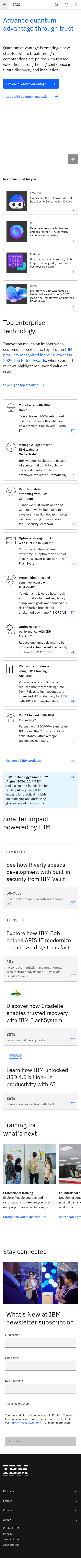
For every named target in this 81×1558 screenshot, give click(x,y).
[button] (66, 4)
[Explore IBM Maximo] (73, 652)
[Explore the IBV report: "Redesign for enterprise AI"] (52, 241)
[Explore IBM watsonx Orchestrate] (73, 475)
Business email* (15, 1380)
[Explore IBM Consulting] (73, 741)
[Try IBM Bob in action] (52, 209)
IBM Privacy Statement (26, 1422)
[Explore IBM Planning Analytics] (73, 701)
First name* (12, 1335)
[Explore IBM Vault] (73, 613)
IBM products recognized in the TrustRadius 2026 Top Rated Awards (37, 355)
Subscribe (14, 1441)
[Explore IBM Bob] (73, 431)
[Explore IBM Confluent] (73, 524)
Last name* (12, 1357)
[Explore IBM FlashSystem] (73, 564)
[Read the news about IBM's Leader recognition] (52, 307)
